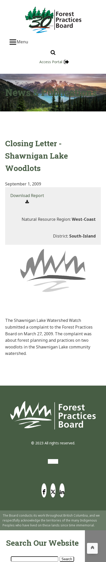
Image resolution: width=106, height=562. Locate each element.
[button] (27, 199)
